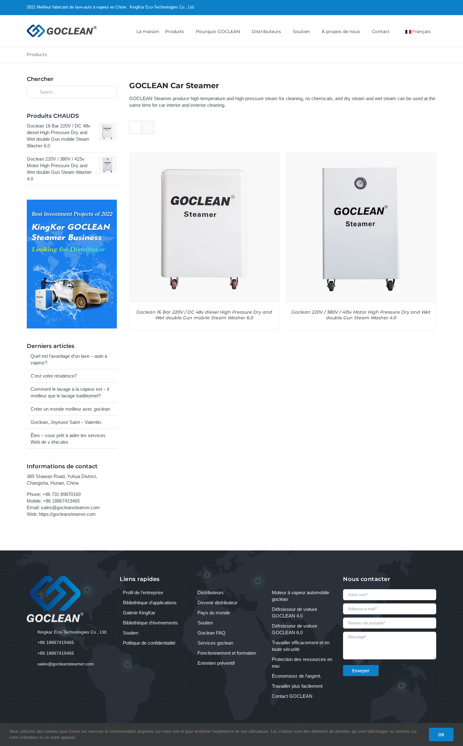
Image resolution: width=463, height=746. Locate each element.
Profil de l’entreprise (143, 592)
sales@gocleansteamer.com (70, 507)
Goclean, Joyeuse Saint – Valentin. (66, 422)
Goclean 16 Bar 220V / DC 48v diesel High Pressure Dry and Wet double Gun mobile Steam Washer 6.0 (204, 315)
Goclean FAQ (211, 632)
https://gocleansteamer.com (67, 514)
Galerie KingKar (139, 612)
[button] (397, 31)
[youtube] (424, 7)
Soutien (130, 632)
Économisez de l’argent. (296, 676)
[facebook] (405, 7)
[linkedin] (434, 7)
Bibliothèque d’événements (150, 622)
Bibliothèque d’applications (150, 602)
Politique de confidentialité (149, 643)
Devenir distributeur (217, 602)
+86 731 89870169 (62, 494)
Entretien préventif (216, 663)
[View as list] (148, 127)
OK (441, 734)
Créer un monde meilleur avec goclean (70, 409)
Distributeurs (210, 592)
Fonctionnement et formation (226, 653)
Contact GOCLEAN (292, 696)
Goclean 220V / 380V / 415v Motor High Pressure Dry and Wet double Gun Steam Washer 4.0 (361, 315)
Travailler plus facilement (297, 686)
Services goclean (215, 643)
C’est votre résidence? (54, 376)
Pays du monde (213, 612)
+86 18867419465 (61, 501)
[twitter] (415, 7)
